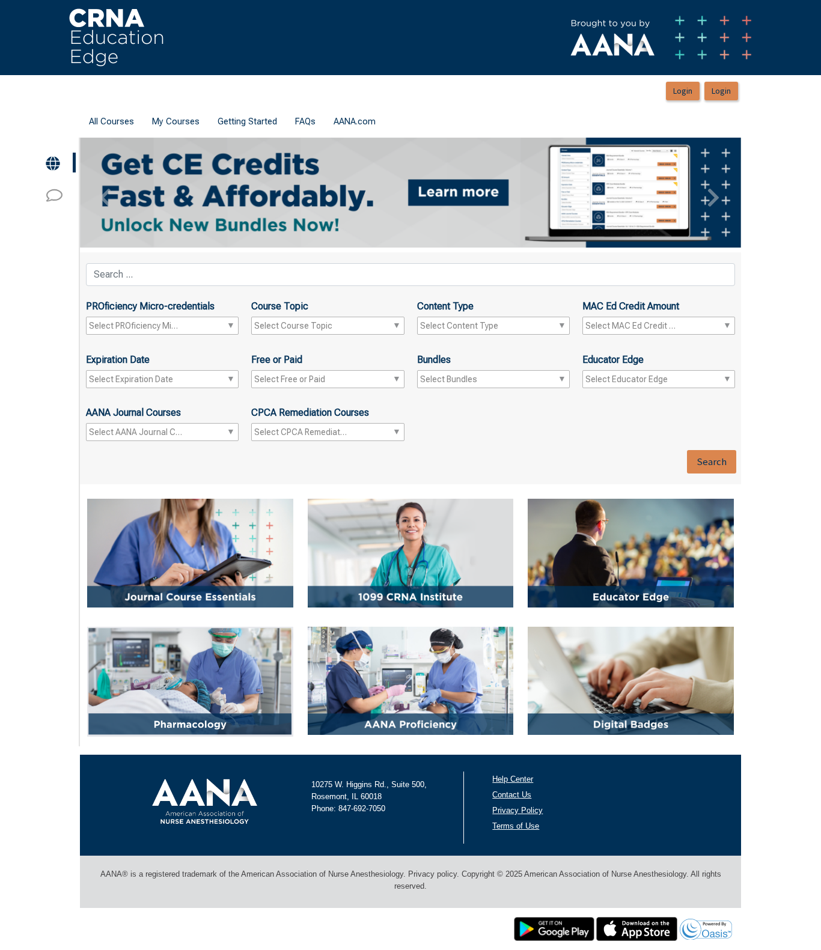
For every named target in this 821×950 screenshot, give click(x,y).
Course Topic (279, 306)
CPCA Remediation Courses (310, 412)
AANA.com (355, 121)
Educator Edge (613, 359)
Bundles (434, 359)
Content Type (445, 306)
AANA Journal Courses (133, 412)
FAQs (305, 121)
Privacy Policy (517, 810)
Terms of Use (515, 825)
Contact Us (511, 794)
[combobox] (136, 325)
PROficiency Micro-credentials (150, 306)
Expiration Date (118, 359)
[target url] (54, 162)
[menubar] (232, 122)
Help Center (512, 779)
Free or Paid (276, 359)
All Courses (111, 121)
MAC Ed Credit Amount (630, 306)
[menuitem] (111, 122)
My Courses (176, 121)
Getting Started (247, 121)
